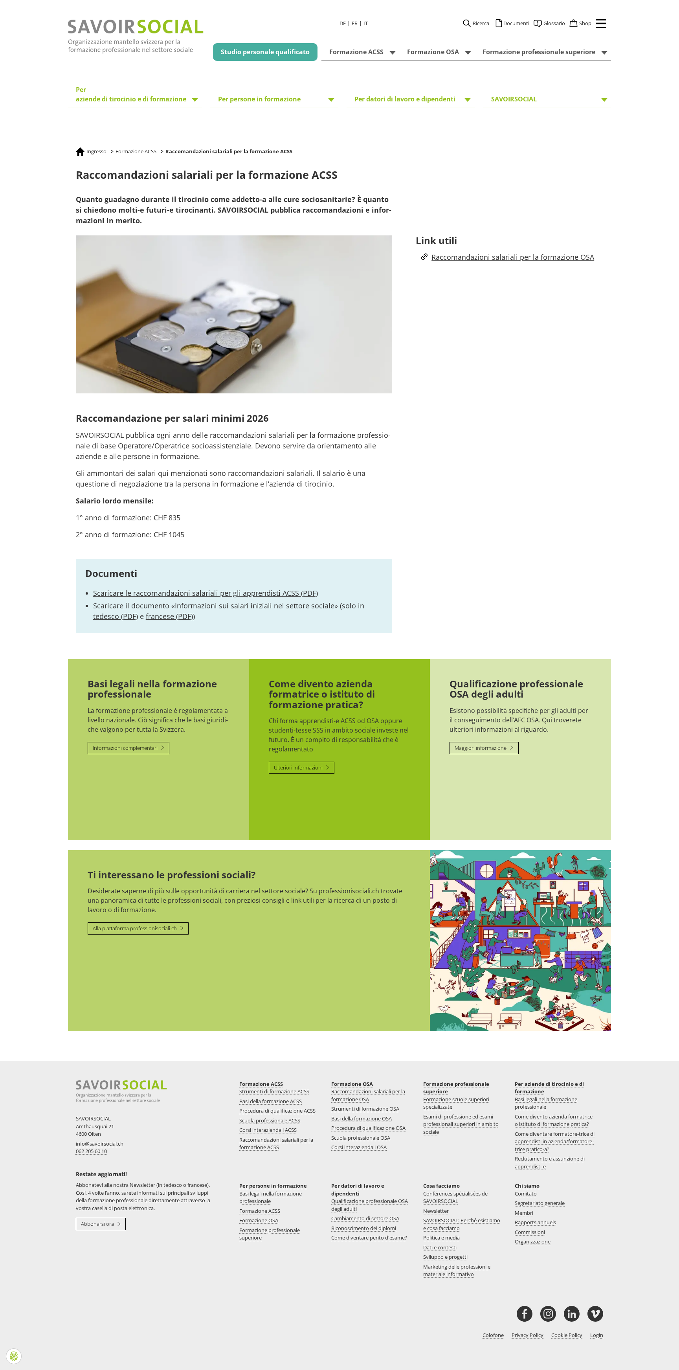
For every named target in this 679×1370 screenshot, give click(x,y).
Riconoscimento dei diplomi (363, 1228)
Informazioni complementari (126, 747)
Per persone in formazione (273, 1185)
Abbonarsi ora (98, 1223)
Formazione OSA (352, 1083)
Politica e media (441, 1237)
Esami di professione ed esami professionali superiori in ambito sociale (461, 1124)
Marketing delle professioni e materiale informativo (456, 1270)
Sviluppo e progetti (445, 1256)
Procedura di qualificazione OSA (368, 1127)
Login (596, 1335)
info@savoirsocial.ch (99, 1143)
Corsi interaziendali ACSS (268, 1129)
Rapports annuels (535, 1222)
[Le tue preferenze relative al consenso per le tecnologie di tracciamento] (13, 1356)
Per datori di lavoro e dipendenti (357, 1189)
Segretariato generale (540, 1203)
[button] (599, 25)
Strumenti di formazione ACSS (274, 1091)
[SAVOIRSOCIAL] (136, 37)
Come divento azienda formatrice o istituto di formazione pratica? (554, 1120)
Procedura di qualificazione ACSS (277, 1110)
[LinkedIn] (572, 1314)
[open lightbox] (234, 314)
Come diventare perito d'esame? (369, 1237)
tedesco (115, 616)
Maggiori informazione (481, 747)
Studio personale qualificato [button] (265, 52)
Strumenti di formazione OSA (365, 1108)
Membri (524, 1212)
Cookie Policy (566, 1335)
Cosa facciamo (441, 1185)
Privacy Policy (527, 1335)
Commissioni (530, 1232)
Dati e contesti (440, 1247)
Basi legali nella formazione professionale (546, 1103)
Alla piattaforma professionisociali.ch (135, 928)
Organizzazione (533, 1241)
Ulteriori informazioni (299, 767)
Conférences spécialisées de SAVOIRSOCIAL (455, 1197)
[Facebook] (524, 1314)
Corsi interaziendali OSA (359, 1147)
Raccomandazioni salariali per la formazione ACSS (276, 1143)
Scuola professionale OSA (360, 1137)
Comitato (526, 1193)
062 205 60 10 (91, 1151)
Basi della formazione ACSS (270, 1101)
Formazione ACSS (261, 1083)
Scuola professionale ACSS (269, 1120)
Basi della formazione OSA (361, 1118)
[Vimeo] (595, 1314)
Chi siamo (527, 1185)
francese (169, 616)
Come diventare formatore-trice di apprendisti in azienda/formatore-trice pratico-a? (555, 1141)
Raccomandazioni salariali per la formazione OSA (512, 257)
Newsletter (436, 1210)
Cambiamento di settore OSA (365, 1218)
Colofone (493, 1335)
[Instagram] (548, 1314)
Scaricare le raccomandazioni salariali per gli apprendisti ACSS (205, 593)
